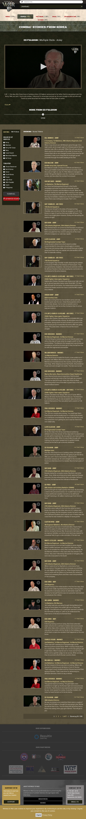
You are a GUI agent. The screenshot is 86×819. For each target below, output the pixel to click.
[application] (43, 67)
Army (7, 142)
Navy (7, 150)
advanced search (12, 199)
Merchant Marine (11, 155)
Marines (8, 145)
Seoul (7, 172)
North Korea (9, 169)
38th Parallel (9, 182)
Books (43, 803)
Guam (7, 185)
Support (11, 802)
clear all (11, 194)
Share (7, 105)
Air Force (8, 158)
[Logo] (75, 50)
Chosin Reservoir (11, 166)
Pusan (7, 177)
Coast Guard (9, 153)
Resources (43, 799)
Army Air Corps (10, 148)
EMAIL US (75, 802)
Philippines (9, 187)
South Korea (9, 174)
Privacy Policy (47, 815)
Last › (65, 716)
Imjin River (8, 180)
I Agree (38, 815)
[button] (43, 66)
